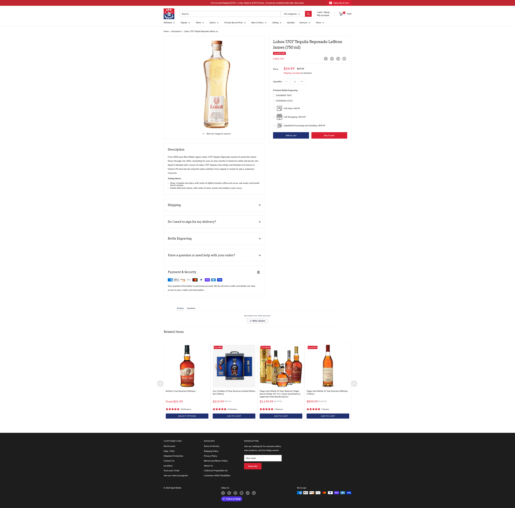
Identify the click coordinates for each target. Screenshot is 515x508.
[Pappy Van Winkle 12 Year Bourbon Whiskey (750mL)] (328, 366)
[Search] (308, 14)
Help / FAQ (169, 451)
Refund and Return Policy (216, 460)
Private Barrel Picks (233, 22)
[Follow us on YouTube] (242, 493)
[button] (178, 409)
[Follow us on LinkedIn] (254, 493)
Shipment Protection (173, 456)
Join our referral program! (176, 475)
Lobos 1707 (278, 59)
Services (303, 22)
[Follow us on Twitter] (229, 493)
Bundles (291, 22)
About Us (208, 465)
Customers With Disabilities (217, 475)
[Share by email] (344, 59)
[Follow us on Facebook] (223, 493)
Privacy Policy (210, 456)
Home (166, 31)
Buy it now (329, 135)
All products (176, 31)
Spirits (213, 22)
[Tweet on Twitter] (338, 59)
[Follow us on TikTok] (248, 493)
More (318, 22)
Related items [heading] (174, 331)
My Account (169, 446)
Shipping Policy (211, 451)
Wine (198, 22)
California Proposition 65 (216, 470)
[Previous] (160, 383)
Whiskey (168, 22)
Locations (168, 465)
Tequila (184, 22)
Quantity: (277, 81)
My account (323, 15)
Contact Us (169, 460)
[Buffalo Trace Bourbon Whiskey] (187, 366)
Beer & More (257, 22)
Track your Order (172, 470)
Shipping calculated (292, 73)
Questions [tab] (191, 309)
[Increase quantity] (302, 81)
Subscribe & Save (341, 3)
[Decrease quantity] (287, 81)
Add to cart (291, 135)
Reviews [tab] (180, 309)
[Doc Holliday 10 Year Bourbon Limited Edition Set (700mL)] (234, 366)
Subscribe (253, 466)
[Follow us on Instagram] (235, 493)
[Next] (354, 383)
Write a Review (260, 322)
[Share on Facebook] (326, 59)
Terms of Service (211, 446)
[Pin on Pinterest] (332, 59)
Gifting (275, 22)
